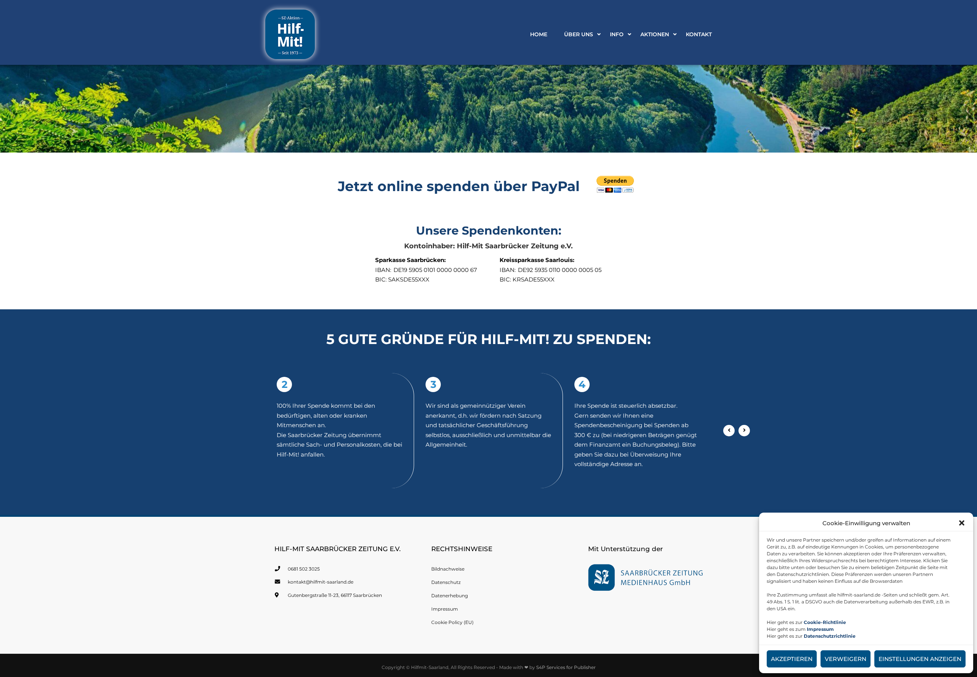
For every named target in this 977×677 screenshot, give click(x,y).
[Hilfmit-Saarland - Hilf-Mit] (290, 36)
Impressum (444, 609)
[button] (962, 523)
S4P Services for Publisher (566, 667)
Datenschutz (446, 582)
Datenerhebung (449, 595)
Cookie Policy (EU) (452, 622)
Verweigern (845, 659)
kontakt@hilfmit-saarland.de (320, 582)
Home (538, 34)
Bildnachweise (447, 569)
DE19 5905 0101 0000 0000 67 (435, 269)
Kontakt (699, 34)
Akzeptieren (792, 659)
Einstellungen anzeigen (920, 659)
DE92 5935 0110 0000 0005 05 (559, 269)
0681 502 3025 (304, 569)
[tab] (339, 384)
